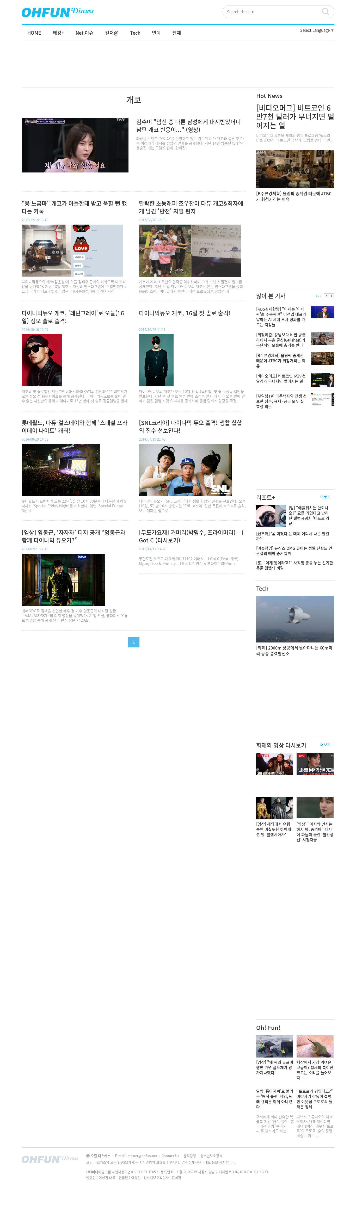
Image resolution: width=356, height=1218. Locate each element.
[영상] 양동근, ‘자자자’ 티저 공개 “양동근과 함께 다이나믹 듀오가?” (73, 536)
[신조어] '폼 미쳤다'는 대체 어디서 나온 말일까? (292, 536)
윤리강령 (190, 1155)
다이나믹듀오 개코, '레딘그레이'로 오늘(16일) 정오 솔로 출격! (73, 317)
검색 (327, 11)
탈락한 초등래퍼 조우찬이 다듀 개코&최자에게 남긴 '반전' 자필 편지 (191, 207)
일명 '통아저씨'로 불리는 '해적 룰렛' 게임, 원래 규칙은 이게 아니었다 (274, 1099)
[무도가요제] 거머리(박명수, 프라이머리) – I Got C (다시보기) (191, 536)
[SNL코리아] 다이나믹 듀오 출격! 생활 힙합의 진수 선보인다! (190, 427)
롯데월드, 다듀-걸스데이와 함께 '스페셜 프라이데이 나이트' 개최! (74, 427)
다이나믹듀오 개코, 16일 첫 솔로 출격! (184, 313)
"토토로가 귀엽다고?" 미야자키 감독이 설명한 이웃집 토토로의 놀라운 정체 (315, 1099)
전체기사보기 (323, 1161)
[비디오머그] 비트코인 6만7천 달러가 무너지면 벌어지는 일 (295, 116)
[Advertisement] (178, 69)
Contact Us (171, 1155)
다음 (331, 296)
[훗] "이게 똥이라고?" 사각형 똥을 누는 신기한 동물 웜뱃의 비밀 (294, 565)
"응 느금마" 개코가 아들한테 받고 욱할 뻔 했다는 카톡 (74, 207)
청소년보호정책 (211, 1155)
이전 (326, 296)
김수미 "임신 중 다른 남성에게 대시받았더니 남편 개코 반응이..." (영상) (188, 125)
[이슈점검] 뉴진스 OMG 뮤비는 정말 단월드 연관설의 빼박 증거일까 (294, 550)
